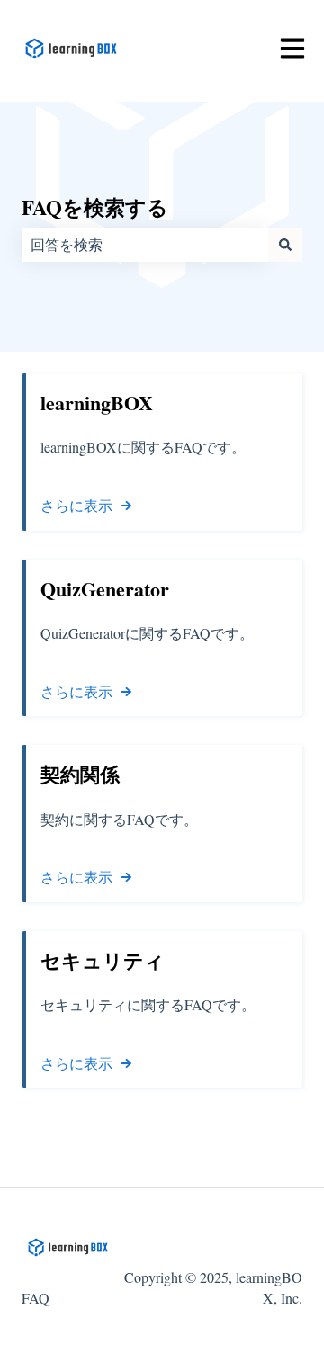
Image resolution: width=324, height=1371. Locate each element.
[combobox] (145, 245)
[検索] (285, 245)
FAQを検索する (95, 207)
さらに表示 (76, 505)
